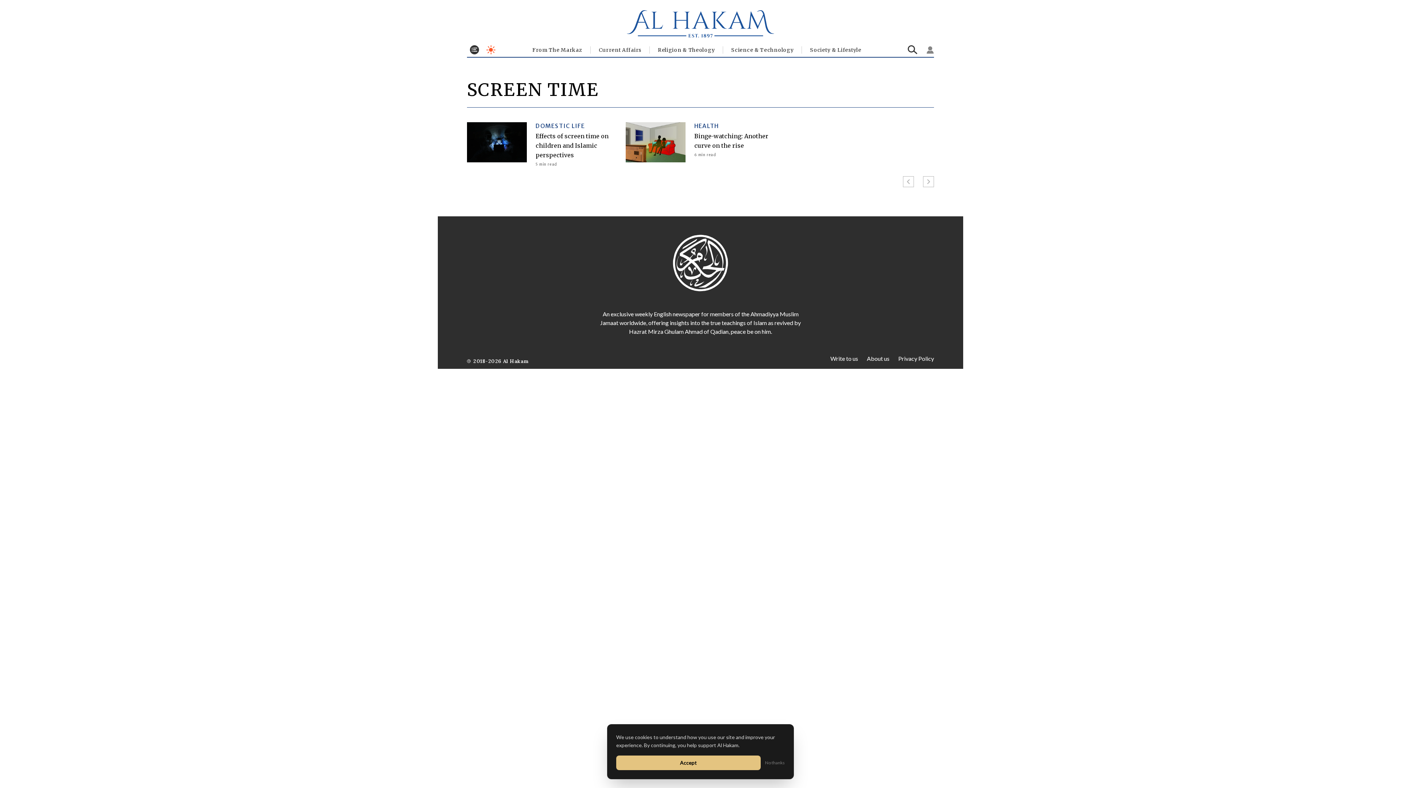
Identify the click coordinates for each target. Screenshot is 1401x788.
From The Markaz (557, 50)
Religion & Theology (686, 50)
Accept (688, 763)
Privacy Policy (916, 358)
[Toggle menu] (474, 49)
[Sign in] (930, 50)
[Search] (913, 49)
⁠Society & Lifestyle (835, 50)
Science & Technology (762, 50)
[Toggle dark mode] (490, 49)
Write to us (844, 358)
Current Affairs (620, 50)
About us (878, 358)
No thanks (775, 762)
